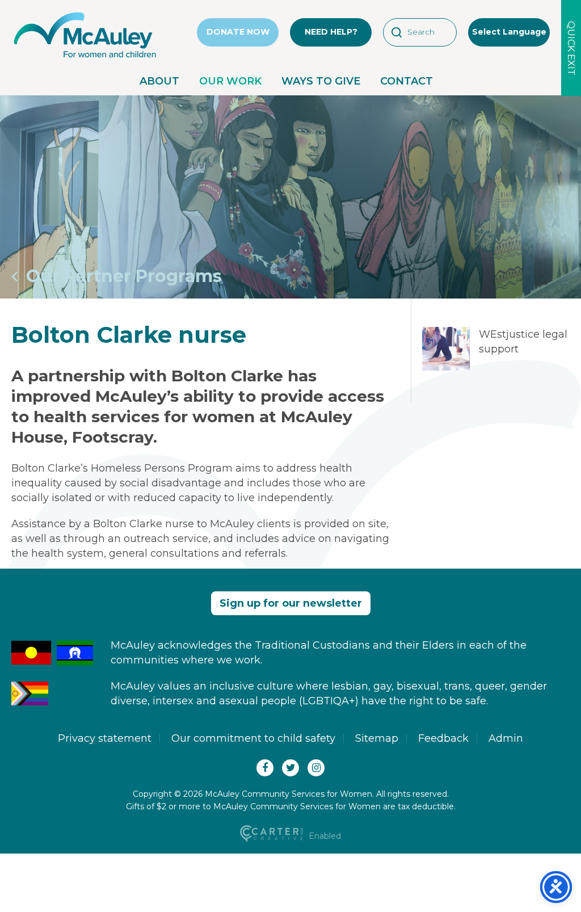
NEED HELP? (331, 32)
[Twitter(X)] (290, 767)
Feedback (443, 738)
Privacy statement (104, 738)
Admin (506, 738)
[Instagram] (316, 767)
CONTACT (406, 81)
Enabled (323, 836)
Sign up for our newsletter (291, 603)
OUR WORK (230, 81)
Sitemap (376, 738)
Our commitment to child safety (253, 738)
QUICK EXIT (571, 48)
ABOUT (159, 81)
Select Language (509, 32)
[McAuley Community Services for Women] (85, 58)
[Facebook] (264, 767)
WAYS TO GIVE (320, 81)
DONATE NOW (238, 32)
